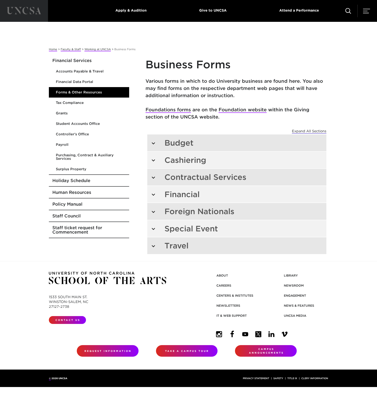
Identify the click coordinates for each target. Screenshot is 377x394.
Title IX (292, 378)
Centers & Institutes (234, 295)
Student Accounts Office (78, 124)
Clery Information (314, 378)
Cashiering (185, 160)
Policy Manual (67, 204)
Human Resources (71, 192)
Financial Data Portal (74, 82)
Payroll (62, 145)
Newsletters (228, 305)
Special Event (191, 228)
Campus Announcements (266, 351)
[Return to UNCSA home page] (24, 11)
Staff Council (66, 216)
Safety (278, 378)
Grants (62, 113)
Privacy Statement (256, 378)
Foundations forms (168, 109)
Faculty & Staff (71, 49)
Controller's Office (72, 134)
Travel (176, 245)
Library (291, 275)
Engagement (295, 295)
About (222, 275)
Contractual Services (205, 177)
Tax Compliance (70, 103)
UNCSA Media (295, 315)
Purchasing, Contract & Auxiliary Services (85, 157)
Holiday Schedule (71, 180)
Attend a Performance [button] (299, 10)
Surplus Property (71, 169)
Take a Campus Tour (187, 351)
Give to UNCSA (213, 10)
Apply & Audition (131, 10)
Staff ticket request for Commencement (77, 230)
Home (53, 49)
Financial (182, 194)
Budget (179, 143)
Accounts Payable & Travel (80, 71)
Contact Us (67, 320)
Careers (223, 285)
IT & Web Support (231, 315)
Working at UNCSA (97, 49)
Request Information (108, 351)
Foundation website (243, 109)
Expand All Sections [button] (309, 131)
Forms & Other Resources (79, 92)
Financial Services (72, 60)
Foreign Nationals (199, 211)
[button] (348, 11)
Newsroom (294, 285)
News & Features (299, 305)
